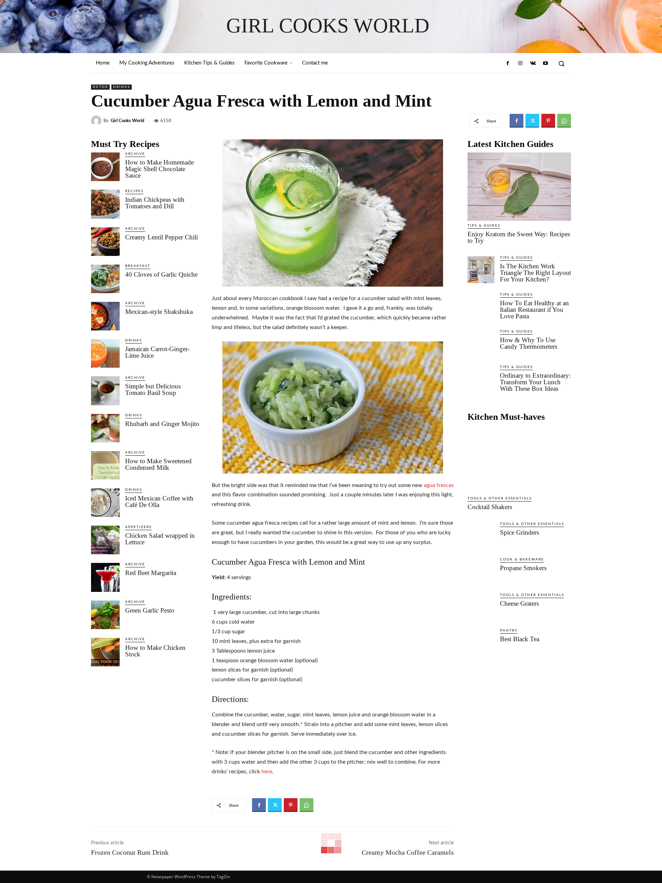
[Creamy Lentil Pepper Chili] (105, 241)
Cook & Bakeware (522, 559)
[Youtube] (545, 63)
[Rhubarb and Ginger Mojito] (105, 428)
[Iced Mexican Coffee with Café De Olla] (105, 502)
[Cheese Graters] (481, 607)
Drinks (121, 87)
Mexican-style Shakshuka (159, 311)
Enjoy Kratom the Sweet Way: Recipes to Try (519, 237)
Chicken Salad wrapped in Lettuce (160, 539)
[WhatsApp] (564, 121)
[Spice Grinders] (481, 536)
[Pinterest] (548, 121)
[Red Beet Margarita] (105, 577)
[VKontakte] (532, 63)
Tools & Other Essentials (500, 498)
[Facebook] (508, 63)
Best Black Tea (519, 639)
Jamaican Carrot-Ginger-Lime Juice (157, 352)
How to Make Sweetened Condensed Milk (158, 464)
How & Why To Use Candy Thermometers (528, 343)
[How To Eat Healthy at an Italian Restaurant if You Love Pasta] (481, 306)
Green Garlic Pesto (149, 610)
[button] (561, 63)
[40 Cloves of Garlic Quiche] (105, 279)
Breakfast (137, 266)
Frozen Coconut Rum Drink (130, 852)
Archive (135, 154)
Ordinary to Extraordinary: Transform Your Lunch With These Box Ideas (535, 382)
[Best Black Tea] (481, 642)
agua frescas (439, 485)
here (266, 771)
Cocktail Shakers (490, 506)
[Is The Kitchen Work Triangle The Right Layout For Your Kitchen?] (481, 269)
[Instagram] (520, 63)
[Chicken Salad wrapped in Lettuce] (105, 540)
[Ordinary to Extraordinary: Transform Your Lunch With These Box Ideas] (481, 379)
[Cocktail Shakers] (519, 459)
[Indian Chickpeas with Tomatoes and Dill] (105, 204)
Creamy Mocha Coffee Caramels (408, 852)
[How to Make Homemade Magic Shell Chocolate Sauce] (105, 166)
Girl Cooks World (127, 121)
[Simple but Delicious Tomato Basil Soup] (105, 390)
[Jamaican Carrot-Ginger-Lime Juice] (105, 353)
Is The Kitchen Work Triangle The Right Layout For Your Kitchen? (535, 272)
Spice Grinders (519, 532)
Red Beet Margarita (150, 572)
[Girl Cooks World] (97, 121)
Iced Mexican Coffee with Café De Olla (159, 501)
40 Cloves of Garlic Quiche (161, 274)
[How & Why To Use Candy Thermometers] (481, 343)
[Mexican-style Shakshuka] (105, 316)
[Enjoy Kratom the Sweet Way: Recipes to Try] (519, 186)
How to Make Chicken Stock (155, 651)
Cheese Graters (519, 603)
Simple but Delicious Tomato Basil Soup (153, 389)
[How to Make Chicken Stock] (105, 652)
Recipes (134, 191)
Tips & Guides (484, 225)
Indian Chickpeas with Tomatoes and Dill (154, 203)
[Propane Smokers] (481, 571)
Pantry (509, 630)
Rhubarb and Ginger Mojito (162, 423)
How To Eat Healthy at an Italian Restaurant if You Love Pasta (534, 309)
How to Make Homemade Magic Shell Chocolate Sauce (159, 169)
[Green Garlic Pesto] (105, 615)
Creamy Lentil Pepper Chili (161, 237)
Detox (100, 87)
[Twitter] (532, 121)
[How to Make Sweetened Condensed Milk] (105, 465)
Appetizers (138, 527)
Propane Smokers (523, 568)
